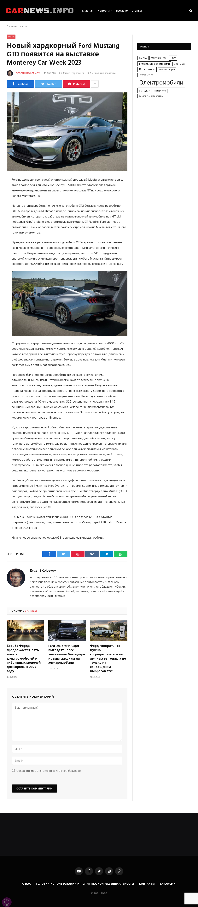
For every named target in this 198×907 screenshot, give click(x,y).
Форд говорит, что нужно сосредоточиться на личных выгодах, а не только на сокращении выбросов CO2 (108, 658)
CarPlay (143, 58)
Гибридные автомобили (154, 63)
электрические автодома (151, 96)
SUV (173, 57)
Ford (11, 37)
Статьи (137, 10)
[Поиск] (190, 10)
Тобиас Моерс (146, 75)
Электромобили (161, 82)
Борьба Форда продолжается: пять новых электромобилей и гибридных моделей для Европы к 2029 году (24, 658)
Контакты (147, 883)
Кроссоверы (147, 69)
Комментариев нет (73, 73)
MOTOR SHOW (158, 58)
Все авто (122, 10)
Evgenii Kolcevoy (27, 73)
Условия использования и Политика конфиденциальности (85, 883)
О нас (26, 883)
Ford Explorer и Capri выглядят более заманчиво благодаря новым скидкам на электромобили (66, 654)
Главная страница (17, 26)
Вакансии (168, 883)
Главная (87, 10)
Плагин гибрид (167, 69)
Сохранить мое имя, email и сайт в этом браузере (48, 770)
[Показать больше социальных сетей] (95, 84)
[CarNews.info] (39, 10)
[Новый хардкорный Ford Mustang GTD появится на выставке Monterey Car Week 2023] (67, 131)
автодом (144, 90)
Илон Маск (179, 64)
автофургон (160, 91)
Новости (103, 10)
